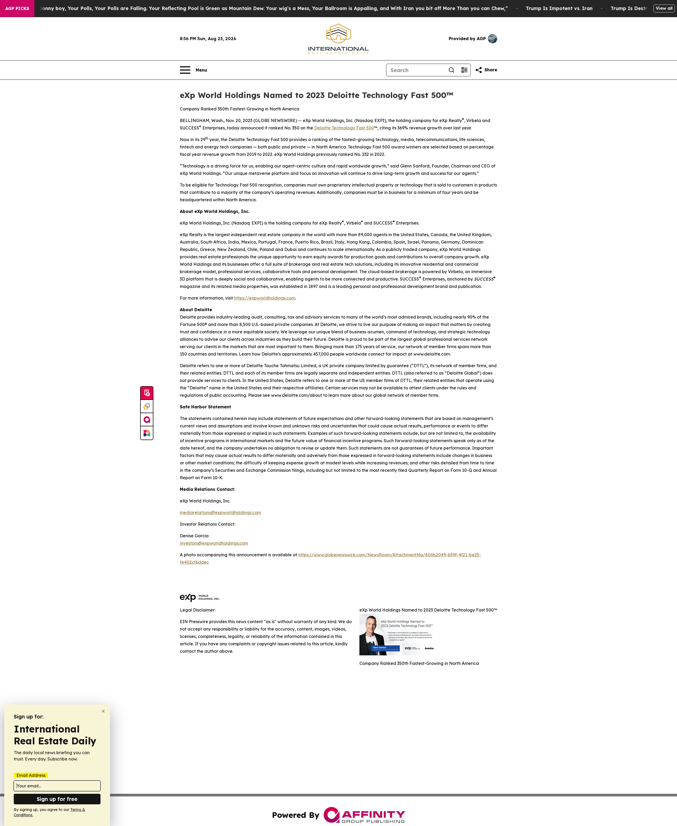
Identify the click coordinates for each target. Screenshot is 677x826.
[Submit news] (147, 393)
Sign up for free (57, 799)
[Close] (103, 711)
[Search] (451, 70)
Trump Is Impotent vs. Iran (559, 8)
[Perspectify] (147, 406)
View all (664, 8)
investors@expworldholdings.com (214, 543)
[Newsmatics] (147, 433)
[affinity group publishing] (147, 419)
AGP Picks (17, 8)
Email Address (30, 775)
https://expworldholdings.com (264, 298)
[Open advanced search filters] (464, 70)
